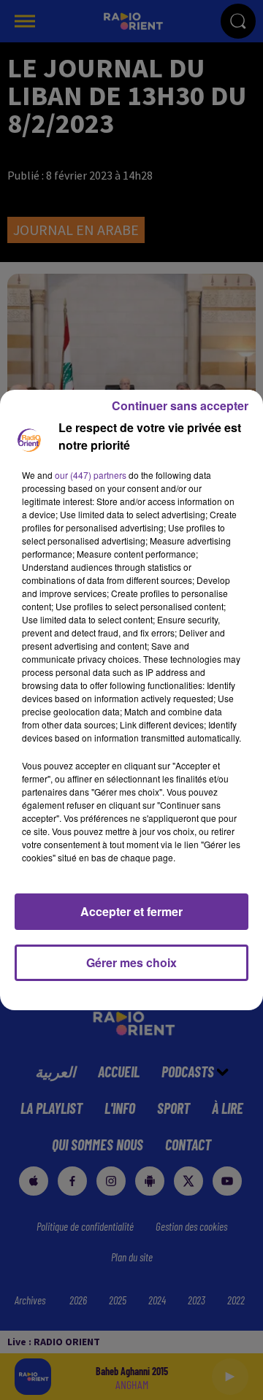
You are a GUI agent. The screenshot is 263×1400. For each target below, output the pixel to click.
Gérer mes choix (131, 962)
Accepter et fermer (131, 911)
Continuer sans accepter (180, 405)
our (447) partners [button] (90, 475)
